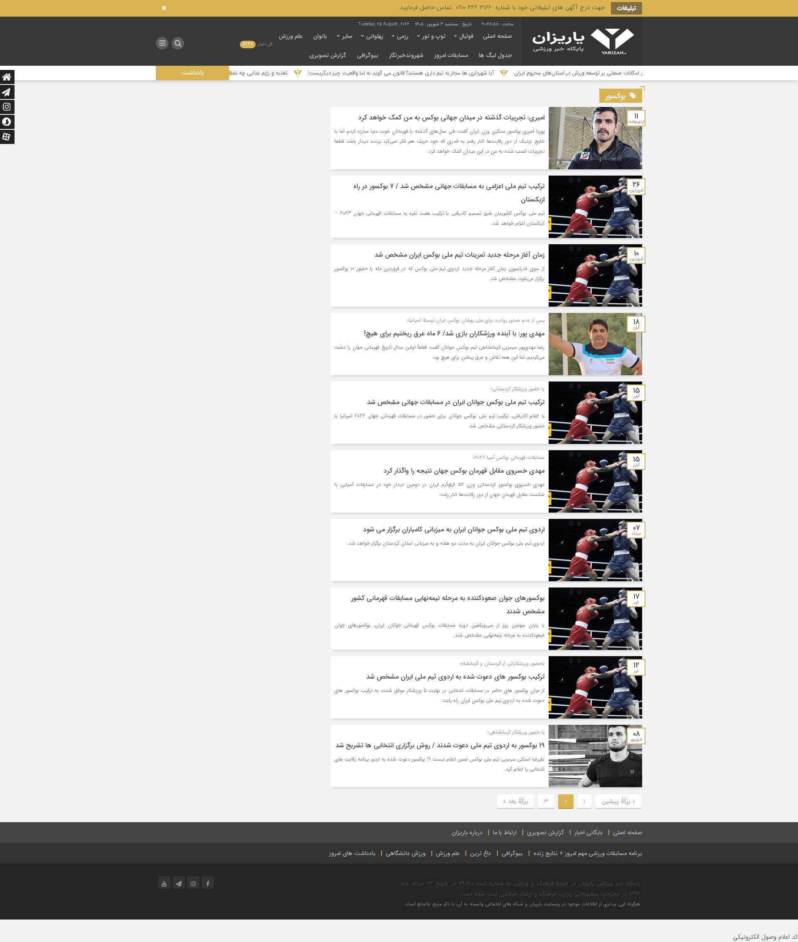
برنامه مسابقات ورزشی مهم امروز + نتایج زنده (587, 853)
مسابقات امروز (451, 55)
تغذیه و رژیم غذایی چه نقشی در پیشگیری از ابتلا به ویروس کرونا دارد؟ (256, 73)
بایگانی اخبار (588, 832)
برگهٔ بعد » (515, 801)
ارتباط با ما (505, 832)
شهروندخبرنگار (406, 55)
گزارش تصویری (327, 55)
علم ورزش (291, 36)
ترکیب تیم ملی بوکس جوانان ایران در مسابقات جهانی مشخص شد (455, 402)
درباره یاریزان (467, 832)
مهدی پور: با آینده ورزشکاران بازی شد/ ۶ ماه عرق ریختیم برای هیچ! (454, 333)
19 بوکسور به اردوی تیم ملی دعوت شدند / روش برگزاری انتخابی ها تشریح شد (439, 745)
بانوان (320, 36)
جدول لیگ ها (495, 55)
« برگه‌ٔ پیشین (618, 801)
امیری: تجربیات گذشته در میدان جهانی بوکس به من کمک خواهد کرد (451, 117)
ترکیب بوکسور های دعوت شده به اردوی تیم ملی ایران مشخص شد (455, 677)
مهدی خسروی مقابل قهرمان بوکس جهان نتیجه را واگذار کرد (464, 471)
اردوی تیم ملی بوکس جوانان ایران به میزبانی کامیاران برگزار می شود (453, 529)
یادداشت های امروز (352, 853)
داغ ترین (480, 853)
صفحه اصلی (497, 36)
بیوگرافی (367, 55)
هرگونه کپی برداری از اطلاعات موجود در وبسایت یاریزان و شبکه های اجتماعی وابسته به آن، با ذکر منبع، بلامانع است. (522, 904)
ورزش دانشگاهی (406, 853)
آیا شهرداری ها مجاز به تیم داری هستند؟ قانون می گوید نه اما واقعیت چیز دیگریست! (446, 73)
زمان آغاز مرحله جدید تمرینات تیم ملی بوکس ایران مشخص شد (459, 255)
